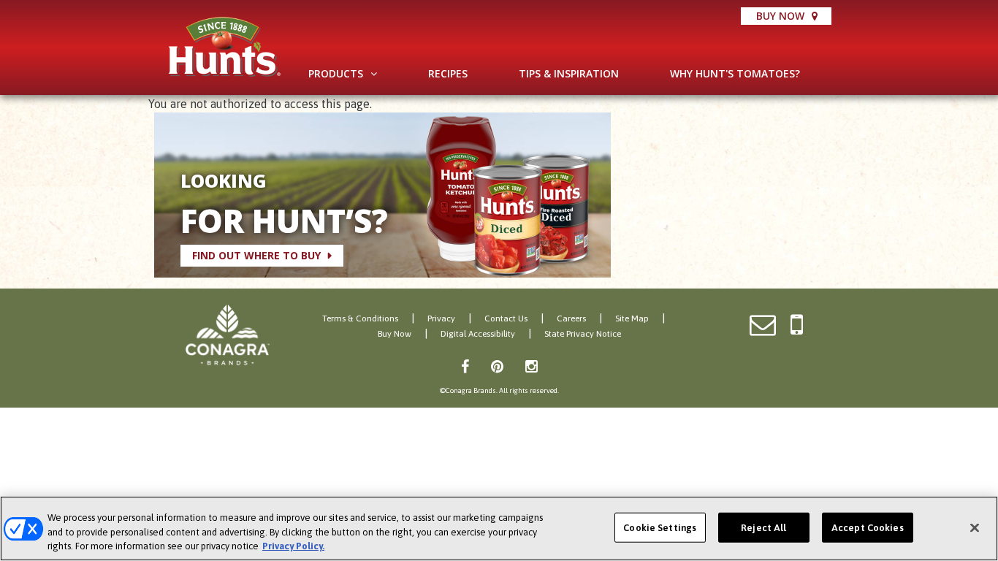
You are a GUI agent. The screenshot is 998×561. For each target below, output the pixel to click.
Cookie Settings (659, 527)
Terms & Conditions (360, 318)
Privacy (441, 318)
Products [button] (335, 73)
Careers (571, 318)
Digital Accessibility (478, 334)
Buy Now (780, 16)
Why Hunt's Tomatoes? (735, 73)
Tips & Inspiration (569, 73)
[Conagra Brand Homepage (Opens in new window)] (227, 334)
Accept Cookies (867, 527)
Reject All (763, 527)
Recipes (448, 73)
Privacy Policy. (293, 546)
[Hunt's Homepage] (225, 47)
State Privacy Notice (582, 334)
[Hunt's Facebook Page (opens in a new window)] (465, 366)
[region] (499, 528)
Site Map (632, 318)
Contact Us (505, 318)
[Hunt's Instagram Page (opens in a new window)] (531, 366)
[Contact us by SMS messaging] (797, 325)
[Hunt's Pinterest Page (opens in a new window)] (497, 366)
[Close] (975, 527)
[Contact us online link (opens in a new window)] (763, 325)
